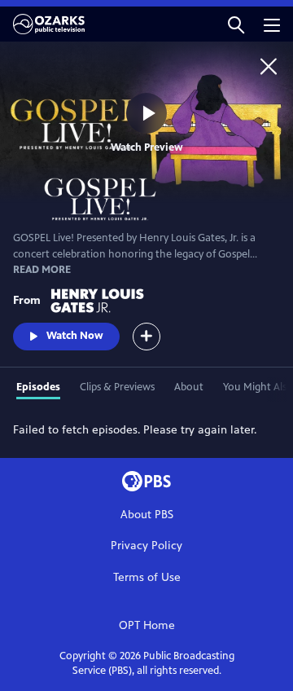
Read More (42, 269)
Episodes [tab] (38, 387)
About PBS (146, 515)
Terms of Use (147, 577)
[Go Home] (268, 66)
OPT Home (147, 625)
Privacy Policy (146, 545)
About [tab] (188, 387)
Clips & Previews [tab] (117, 387)
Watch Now (74, 335)
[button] (236, 24)
